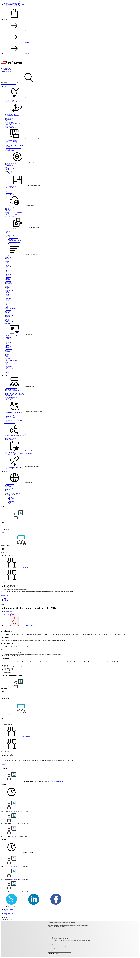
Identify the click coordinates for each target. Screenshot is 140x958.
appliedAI (8, 258)
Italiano (27, 42)
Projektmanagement (11, 144)
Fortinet (8, 287)
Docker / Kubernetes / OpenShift (14, 212)
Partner (8, 489)
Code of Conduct (10, 492)
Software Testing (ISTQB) (12, 235)
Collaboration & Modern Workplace (14, 417)
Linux (7, 213)
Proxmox (8, 310)
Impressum (6, 912)
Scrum (7, 167)
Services (5, 375)
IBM (7, 292)
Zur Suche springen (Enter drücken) (12, 3)
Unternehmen (7, 471)
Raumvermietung (10, 398)
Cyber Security (9, 209)
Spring (10, 243)
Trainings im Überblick (11, 140)
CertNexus (8, 269)
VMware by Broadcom (11, 321)
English (27, 53)
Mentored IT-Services (11, 421)
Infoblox (8, 295)
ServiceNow (12, 173)
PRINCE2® (9, 193)
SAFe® (8, 164)
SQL (7, 232)
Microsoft (8, 299)
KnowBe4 (8, 298)
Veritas (8, 320)
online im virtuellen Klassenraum (55, 781)
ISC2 (7, 294)
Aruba (7, 262)
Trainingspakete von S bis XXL (13, 467)
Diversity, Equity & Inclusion (13, 493)
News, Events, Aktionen (9, 423)
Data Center (9, 211)
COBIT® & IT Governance (12, 187)
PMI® (7, 191)
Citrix (7, 273)
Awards (8, 485)
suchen (2, 82)
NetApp (8, 300)
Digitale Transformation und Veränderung (16, 145)
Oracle (7, 307)
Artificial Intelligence (11, 415)
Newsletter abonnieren (6, 71)
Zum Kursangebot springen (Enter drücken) (14, 4)
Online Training (14, 811)
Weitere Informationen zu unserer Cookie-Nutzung (59, 952)
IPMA (7, 189)
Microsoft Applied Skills (12, 360)
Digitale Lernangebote (11, 127)
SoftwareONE (9, 315)
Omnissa (8, 304)
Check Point (9, 270)
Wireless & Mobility (11, 216)
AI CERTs (8, 257)
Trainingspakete (10, 121)
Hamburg (11, 499)
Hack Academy (10, 396)
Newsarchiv (9, 437)
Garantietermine (10, 118)
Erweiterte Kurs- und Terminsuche (8, 84)
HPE (7, 291)
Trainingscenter (9, 126)
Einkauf (8, 149)
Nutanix (8, 302)
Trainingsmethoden (10, 122)
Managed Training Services (12, 390)
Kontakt (12, 70)
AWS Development (13, 238)
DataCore (8, 281)
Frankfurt (11, 498)
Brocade (8, 267)
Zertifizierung (7, 323)
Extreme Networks (10, 285)
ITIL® (7, 190)
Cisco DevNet (12, 239)
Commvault (9, 275)
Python (8, 231)
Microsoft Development (14, 242)
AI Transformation (10, 99)
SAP (7, 312)
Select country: (7, 54)
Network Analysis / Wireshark (13, 214)
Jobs (7, 490)
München (11, 501)
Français (27, 30)
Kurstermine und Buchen (9, 614)
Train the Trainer (10, 150)
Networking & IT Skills (11, 101)
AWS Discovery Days (11, 454)
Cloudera (8, 274)
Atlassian (11, 172)
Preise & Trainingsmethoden (10, 613)
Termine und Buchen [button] (5, 532)
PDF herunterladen (29, 625)
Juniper (8, 296)
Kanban (8, 169)
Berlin (10, 497)
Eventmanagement (10, 392)
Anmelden (6, 917)
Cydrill (8, 279)
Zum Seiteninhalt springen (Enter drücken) (13, 5)
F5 (7, 286)
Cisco (7, 271)
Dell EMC (8, 282)
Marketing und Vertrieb (11, 146)
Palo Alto (8, 364)
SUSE (7, 319)
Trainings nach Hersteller (12, 114)
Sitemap (5, 916)
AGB (5, 910)
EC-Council (9, 283)
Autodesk (8, 263)
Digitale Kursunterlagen (11, 124)
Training (5, 86)
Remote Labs (9, 399)
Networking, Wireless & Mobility (14, 420)
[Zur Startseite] (11, 67)
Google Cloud (9, 290)
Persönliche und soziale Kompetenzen (15, 142)
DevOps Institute (10, 168)
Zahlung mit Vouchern (11, 468)
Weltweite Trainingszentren (15, 503)
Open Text (8, 306)
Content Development (11, 389)
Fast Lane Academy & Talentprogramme (15, 393)
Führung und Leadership (12, 141)
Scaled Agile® (9, 368)
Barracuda (8, 266)
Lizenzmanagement (10, 194)
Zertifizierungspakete (11, 470)
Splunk (8, 318)
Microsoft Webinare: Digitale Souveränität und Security (19, 453)
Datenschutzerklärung (9, 913)
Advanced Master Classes (12, 100)
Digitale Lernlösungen (11, 388)
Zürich (10, 495)
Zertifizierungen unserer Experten (14, 488)
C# (7, 230)
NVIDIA (8, 303)
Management (9, 486)
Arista (7, 261)
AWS (7, 265)
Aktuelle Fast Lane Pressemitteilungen (15, 435)
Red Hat (8, 311)
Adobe (8, 256)
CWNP (8, 278)
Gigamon (8, 289)
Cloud (7, 208)
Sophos (8, 316)
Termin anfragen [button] (4, 595)
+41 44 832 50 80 (5, 70)
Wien (10, 502)
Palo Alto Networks (11, 308)
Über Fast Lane (10, 484)
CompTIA (8, 277)
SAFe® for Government (12, 166)
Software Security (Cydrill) (12, 234)
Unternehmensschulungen (12, 117)
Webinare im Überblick (11, 452)
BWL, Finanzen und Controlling (13, 148)
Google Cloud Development (15, 240)
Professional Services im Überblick (14, 412)
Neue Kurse (9, 119)
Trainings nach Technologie (12, 115)
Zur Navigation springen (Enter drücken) (13, 1)
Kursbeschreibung (8, 611)
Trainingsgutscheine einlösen (13, 123)
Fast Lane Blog (9, 439)
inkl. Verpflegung (26, 567)
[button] (14, 54)
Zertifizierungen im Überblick (13, 335)
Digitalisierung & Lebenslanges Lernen (15, 394)
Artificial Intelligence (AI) (12, 207)
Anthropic (8, 259)
